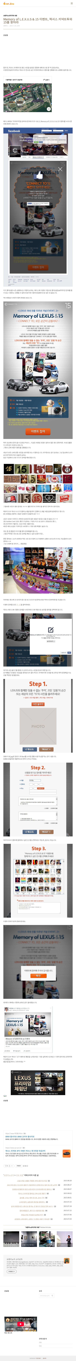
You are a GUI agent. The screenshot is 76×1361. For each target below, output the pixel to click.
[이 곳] (18, 604)
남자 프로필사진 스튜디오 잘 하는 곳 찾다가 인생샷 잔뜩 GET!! (32, 1206)
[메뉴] (71, 3)
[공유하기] (9, 1165)
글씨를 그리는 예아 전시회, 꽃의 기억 (32, 1198)
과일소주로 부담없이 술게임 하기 (32, 1215)
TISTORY (38, 1358)
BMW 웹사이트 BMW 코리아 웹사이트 (19, 1136)
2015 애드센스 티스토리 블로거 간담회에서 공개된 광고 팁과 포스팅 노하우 (32, 1185)
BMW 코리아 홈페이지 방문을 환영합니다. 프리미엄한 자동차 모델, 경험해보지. (31, 1139)
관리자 (44, 1358)
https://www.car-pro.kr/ (13, 1148)
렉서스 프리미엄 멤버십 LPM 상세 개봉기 (32, 1193)
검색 (52, 1295)
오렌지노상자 (9, 1175)
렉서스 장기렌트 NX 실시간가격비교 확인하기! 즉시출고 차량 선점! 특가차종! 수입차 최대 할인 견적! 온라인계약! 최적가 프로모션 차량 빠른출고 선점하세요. (32, 1154)
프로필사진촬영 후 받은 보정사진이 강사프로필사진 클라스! (32, 1189)
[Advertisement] (38, 50)
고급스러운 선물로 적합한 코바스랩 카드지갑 (32, 1181)
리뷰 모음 (19, 1175)
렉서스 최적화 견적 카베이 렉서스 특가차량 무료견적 (25, 1151)
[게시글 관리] (12, 1165)
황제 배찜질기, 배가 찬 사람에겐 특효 (32, 1210)
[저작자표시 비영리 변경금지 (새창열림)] (25, 1166)
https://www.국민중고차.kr (14, 1133)
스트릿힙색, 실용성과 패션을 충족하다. (32, 1202)
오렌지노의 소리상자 (14, 1259)
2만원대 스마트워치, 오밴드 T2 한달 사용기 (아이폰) (32, 1219)
